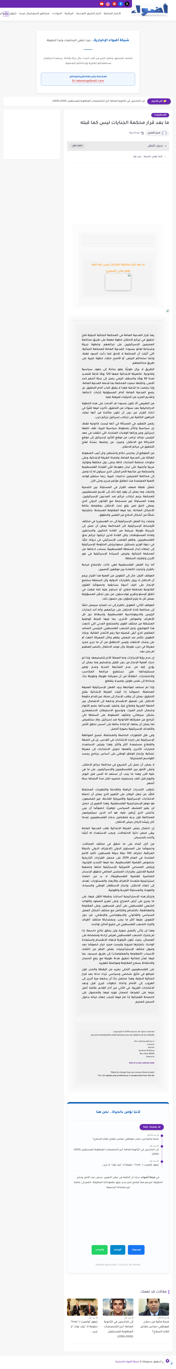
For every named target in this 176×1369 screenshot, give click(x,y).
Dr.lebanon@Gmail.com (88, 81)
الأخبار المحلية (112, 13)
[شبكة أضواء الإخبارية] (149, 10)
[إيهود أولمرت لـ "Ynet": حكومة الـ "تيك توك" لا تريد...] (82, 1307)
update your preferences (117, 1076)
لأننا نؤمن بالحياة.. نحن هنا (147, 156)
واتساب (99, 1250)
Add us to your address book (141, 1063)
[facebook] (120, 4)
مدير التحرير (154, 133)
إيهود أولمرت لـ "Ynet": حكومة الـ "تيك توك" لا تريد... (130, 1165)
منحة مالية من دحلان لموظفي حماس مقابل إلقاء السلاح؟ (126, 1139)
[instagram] (108, 4)
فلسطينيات (160, 115)
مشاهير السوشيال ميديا (34, 13)
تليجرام (118, 1250)
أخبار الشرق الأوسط (88, 13)
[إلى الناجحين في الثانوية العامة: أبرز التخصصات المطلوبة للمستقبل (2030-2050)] (118, 1307)
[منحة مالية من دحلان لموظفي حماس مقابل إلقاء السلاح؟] (154, 1307)
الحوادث (57, 13)
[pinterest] (114, 4)
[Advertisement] (118, 194)
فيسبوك (136, 1250)
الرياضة (69, 13)
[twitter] (127, 4)
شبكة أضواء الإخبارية (127, 1362)
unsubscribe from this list (142, 1076)
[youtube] (101, 4)
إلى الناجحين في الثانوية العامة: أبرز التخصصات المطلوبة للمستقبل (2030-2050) (98, 101)
